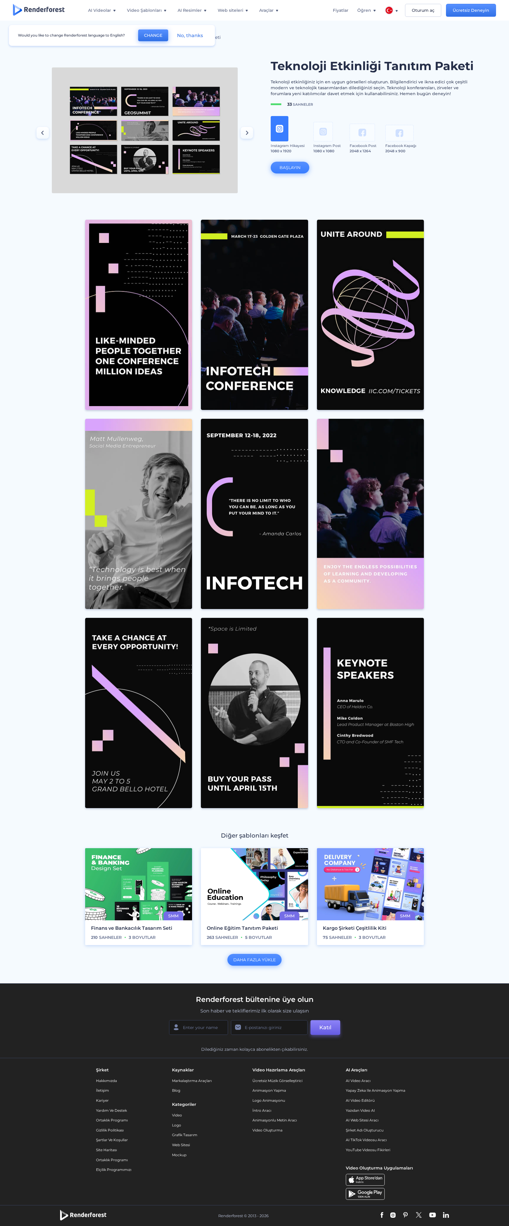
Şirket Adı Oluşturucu (365, 1130)
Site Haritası (106, 1150)
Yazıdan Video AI (360, 1110)
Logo (176, 1125)
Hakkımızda (106, 1080)
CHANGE (153, 35)
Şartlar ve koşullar (112, 1140)
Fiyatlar (340, 10)
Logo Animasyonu (268, 1100)
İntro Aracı (261, 1110)
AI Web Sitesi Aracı (362, 1120)
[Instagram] (393, 1215)
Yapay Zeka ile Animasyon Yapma (375, 1090)
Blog (176, 1090)
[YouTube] (432, 1215)
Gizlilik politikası (110, 1130)
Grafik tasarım (184, 1135)
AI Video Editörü (360, 1100)
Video (177, 1115)
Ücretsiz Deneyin (471, 10)
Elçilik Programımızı (113, 1169)
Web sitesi (181, 1145)
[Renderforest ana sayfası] (39, 10)
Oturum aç (423, 10)
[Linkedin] (446, 1215)
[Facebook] (382, 1215)
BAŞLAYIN (290, 167)
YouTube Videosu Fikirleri (368, 1150)
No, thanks (190, 35)
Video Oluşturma (267, 1130)
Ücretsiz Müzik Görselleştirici (277, 1080)
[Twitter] (418, 1215)
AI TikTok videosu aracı (366, 1140)
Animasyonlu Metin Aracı (274, 1120)
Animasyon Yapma (269, 1090)
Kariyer (102, 1100)
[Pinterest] (405, 1215)
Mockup (179, 1155)
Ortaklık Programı (112, 1120)
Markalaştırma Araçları (192, 1080)
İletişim (102, 1090)
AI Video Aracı (358, 1080)
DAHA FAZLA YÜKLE (254, 959)
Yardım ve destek (111, 1110)
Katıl (325, 1027)
